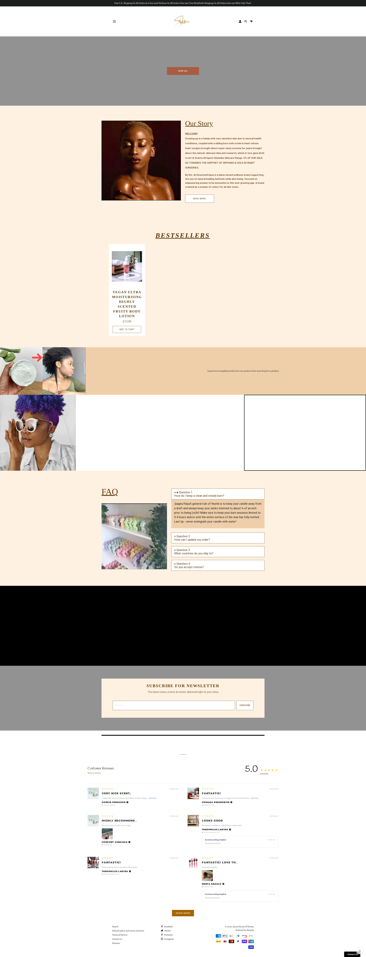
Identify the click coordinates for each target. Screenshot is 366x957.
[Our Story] (141, 160)
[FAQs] (134, 536)
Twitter (167, 930)
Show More (153, 798)
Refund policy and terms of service (128, 930)
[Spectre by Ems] (38, 433)
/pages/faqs (182, 503)
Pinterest (168, 934)
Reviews (116, 943)
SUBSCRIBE (244, 705)
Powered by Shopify (245, 930)
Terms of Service (119, 934)
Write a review (94, 773)
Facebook (168, 926)
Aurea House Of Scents (243, 926)
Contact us (117, 939)
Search (115, 926)
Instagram (169, 939)
